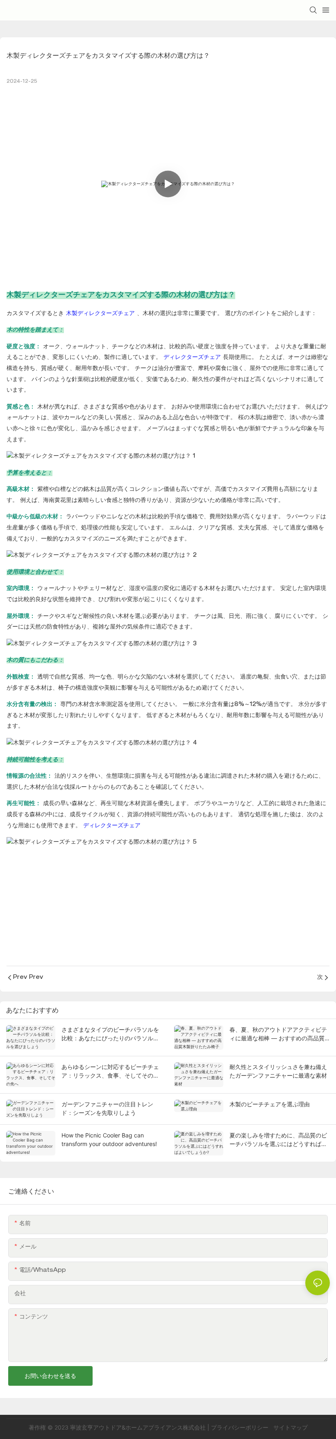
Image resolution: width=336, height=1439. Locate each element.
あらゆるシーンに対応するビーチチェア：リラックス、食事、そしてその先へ (110, 1071)
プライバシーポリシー (240, 1427)
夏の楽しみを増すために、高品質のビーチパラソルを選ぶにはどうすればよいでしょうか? (278, 1140)
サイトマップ (290, 1427)
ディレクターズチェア (193, 358)
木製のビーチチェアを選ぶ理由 (269, 1104)
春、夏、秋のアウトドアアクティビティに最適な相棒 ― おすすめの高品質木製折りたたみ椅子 (278, 1034)
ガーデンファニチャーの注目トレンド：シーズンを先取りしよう (107, 1108)
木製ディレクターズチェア (101, 314)
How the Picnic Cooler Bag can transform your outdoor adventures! (109, 1139)
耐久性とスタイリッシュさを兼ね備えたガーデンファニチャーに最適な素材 (278, 1071)
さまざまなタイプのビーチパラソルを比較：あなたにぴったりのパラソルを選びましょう (110, 1034)
